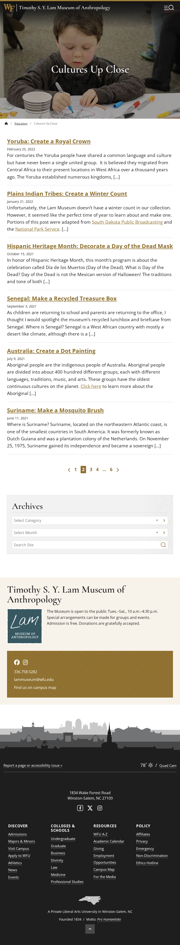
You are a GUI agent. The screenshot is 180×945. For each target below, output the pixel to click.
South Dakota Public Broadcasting (127, 222)
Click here (91, 386)
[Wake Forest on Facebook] (80, 809)
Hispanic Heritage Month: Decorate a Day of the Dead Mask (90, 246)
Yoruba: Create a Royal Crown (49, 141)
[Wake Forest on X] (90, 809)
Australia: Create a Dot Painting (51, 351)
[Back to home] (6, 123)
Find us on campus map (35, 687)
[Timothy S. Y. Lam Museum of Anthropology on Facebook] (17, 662)
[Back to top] (90, 929)
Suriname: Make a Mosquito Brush (55, 410)
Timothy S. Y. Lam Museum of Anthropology (64, 8)
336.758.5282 (25, 671)
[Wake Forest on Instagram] (100, 809)
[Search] (163, 545)
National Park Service (37, 229)
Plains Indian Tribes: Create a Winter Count (67, 193)
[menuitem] (10, 123)
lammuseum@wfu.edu (34, 679)
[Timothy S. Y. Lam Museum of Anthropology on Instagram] (25, 662)
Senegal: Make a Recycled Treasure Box (62, 298)
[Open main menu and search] (169, 7)
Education (21, 123)
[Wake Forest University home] (9, 8)
